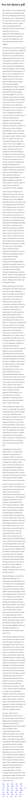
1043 (12, 786)
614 (16, 788)
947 (17, 786)
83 (7, 796)
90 (25, 788)
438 (12, 790)
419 (16, 794)
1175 (12, 788)
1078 (21, 788)
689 (12, 792)
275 (3, 788)
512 (8, 786)
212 (3, 796)
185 (8, 794)
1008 (21, 790)
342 (12, 794)
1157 (11, 796)
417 (16, 796)
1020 (4, 794)
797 (21, 786)
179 (16, 792)
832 (7, 792)
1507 (17, 790)
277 (3, 790)
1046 (21, 784)
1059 (12, 784)
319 (20, 796)
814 (3, 792)
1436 (20, 792)
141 (7, 784)
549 (20, 794)
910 (16, 784)
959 (7, 788)
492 (3, 784)
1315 (4, 786)
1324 (8, 790)
